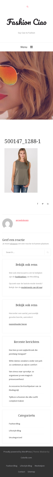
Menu (23, 47)
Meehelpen (40, 465)
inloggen (14, 243)
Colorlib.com (26, 457)
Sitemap (31, 471)
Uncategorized (15, 437)
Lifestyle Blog (15, 430)
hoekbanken (20, 276)
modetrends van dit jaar (31, 287)
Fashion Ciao (27, 21)
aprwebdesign (22, 220)
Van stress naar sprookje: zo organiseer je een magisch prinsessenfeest (21, 375)
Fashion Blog (14, 423)
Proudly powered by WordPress (18, 451)
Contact (21, 471)
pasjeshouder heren (18, 324)
